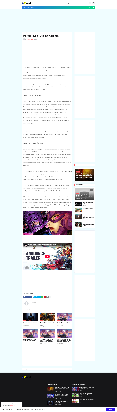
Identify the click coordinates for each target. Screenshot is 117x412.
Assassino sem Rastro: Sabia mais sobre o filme (88, 203)
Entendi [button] (110, 409)
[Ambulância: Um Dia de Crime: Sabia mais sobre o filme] (78, 224)
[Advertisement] (58, 20)
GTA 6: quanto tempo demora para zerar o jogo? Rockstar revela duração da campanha (46, 340)
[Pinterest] (45, 297)
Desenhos (76, 3)
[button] (90, 3)
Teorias (84, 3)
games (31, 32)
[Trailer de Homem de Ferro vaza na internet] (50, 403)
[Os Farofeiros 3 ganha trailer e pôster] (78, 210)
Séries (53, 3)
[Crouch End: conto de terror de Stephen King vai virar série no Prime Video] (50, 389)
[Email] (47, 297)
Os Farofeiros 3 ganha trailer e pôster (88, 209)
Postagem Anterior (28, 369)
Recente (40, 3)
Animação (67, 3)
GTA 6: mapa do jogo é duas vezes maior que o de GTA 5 (29, 340)
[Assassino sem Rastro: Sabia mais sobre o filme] (78, 204)
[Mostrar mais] (50, 297)
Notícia (31, 293)
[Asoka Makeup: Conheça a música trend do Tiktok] (75, 395)
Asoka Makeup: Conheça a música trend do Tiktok (85, 394)
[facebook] (89, 7)
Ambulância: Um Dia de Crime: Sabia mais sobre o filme (88, 224)
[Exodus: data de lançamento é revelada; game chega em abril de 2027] (78, 216)
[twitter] (91, 7)
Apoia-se (28, 7)
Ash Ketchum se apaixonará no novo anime (86, 400)
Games (60, 3)
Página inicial (26, 32)
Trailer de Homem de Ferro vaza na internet (30, 323)
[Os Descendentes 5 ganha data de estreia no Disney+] (75, 389)
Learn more (12, 405)
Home (34, 3)
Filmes (47, 3)
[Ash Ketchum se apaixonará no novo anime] (75, 401)
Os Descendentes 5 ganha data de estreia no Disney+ (86, 388)
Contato (32, 7)
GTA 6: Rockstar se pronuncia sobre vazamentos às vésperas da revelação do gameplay (64, 340)
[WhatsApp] (42, 297)
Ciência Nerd (33, 302)
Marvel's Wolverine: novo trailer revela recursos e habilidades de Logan (47, 324)
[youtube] (93, 7)
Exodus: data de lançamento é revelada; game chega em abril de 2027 (88, 216)
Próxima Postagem (67, 369)
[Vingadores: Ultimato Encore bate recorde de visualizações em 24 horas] (50, 396)
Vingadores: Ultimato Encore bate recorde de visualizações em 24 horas (61, 395)
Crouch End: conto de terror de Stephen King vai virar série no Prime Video (62, 388)
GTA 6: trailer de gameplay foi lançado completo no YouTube (63, 323)
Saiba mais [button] (42, 409)
